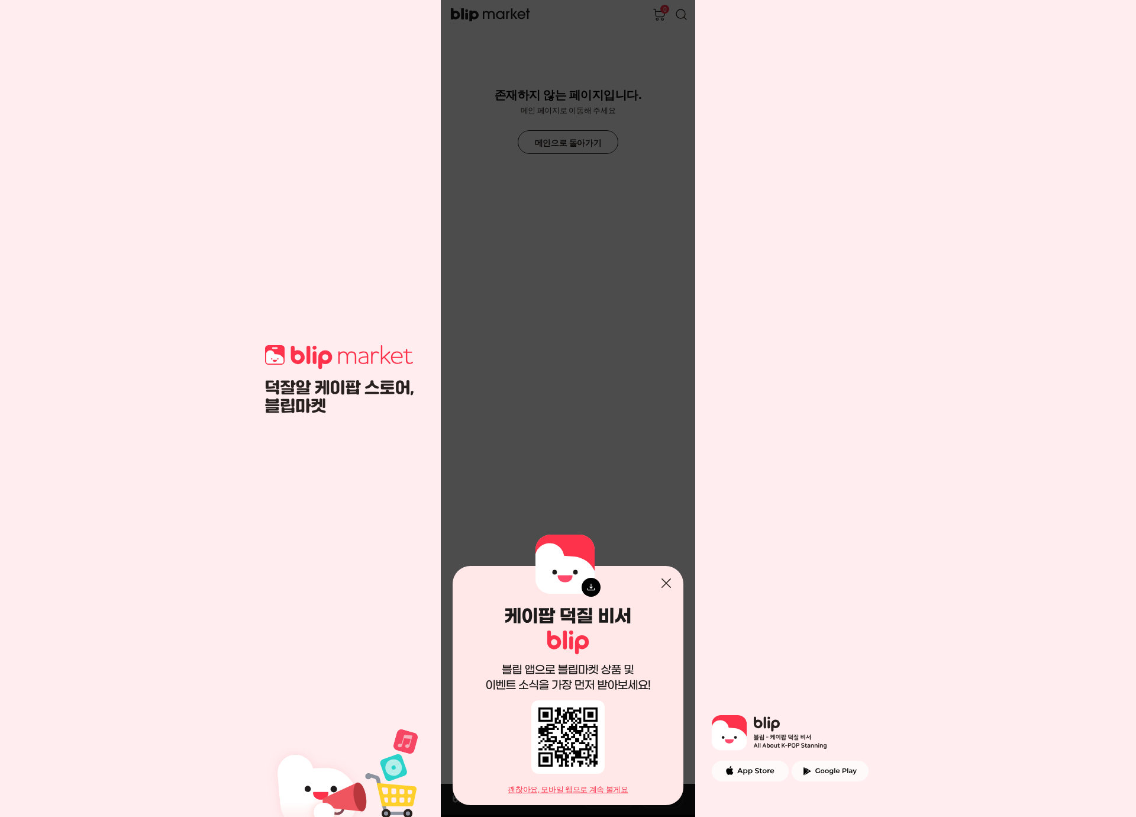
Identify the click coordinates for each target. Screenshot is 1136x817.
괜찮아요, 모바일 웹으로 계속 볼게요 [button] (568, 789)
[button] (666, 583)
